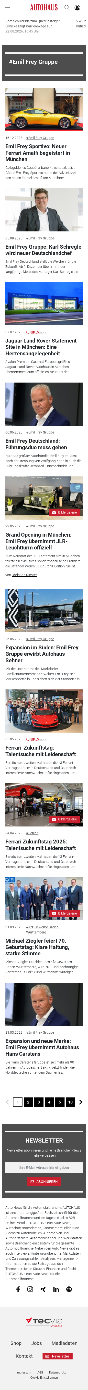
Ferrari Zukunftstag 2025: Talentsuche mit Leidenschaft (40, 845)
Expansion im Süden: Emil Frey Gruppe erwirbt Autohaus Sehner (41, 654)
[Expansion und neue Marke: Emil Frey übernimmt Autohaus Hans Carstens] (44, 1004)
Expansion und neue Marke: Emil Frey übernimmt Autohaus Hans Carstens (42, 1047)
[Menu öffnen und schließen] (9, 7)
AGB (40, 1372)
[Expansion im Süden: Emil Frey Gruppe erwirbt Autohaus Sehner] (44, 610)
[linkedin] (56, 1289)
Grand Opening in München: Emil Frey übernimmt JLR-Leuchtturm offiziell (38, 541)
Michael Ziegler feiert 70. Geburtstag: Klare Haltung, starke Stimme (37, 947)
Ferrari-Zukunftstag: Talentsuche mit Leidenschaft (40, 751)
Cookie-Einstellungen (44, 1377)
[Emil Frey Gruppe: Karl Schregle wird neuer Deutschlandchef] (44, 209)
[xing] (43, 1289)
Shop (16, 1343)
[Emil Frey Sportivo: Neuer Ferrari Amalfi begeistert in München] (44, 109)
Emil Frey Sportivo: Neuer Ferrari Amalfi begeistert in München (37, 152)
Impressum (23, 1372)
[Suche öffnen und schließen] (65, 7)
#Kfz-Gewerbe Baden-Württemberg (42, 929)
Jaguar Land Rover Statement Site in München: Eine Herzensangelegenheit (41, 347)
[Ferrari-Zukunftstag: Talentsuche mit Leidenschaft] (44, 711)
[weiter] (81, 1102)
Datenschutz (57, 1372)
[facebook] (18, 1289)
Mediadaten (64, 1343)
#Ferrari (32, 833)
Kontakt (24, 1356)
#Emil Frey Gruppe (40, 138)
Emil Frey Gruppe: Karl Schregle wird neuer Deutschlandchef (43, 250)
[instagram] (30, 1289)
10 (70, 1102)
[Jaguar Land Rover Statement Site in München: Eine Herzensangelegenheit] (44, 303)
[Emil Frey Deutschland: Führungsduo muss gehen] (44, 404)
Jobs (36, 1343)
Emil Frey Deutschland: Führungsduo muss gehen (36, 444)
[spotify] (69, 1289)
